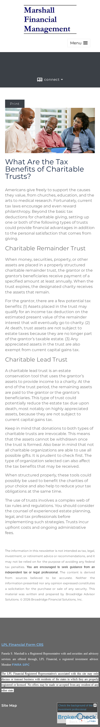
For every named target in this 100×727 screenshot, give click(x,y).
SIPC (26, 664)
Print (15, 104)
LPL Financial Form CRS (22, 644)
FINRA (17, 664)
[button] (78, 43)
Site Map (9, 705)
